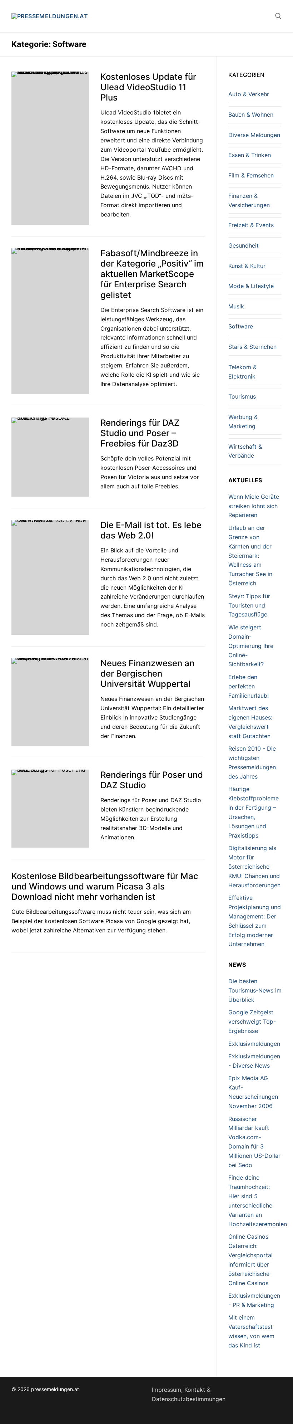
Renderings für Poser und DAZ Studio (151, 780)
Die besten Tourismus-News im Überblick (255, 990)
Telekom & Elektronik (242, 372)
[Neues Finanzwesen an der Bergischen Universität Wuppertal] (50, 702)
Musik (236, 306)
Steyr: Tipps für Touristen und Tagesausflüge (249, 605)
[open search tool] (278, 16)
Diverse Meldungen (254, 134)
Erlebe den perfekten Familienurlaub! (248, 686)
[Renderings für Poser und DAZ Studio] (50, 809)
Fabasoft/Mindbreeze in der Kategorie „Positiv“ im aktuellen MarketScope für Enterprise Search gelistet (152, 274)
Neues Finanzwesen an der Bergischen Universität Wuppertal (147, 673)
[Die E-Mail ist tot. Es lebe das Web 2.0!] (50, 577)
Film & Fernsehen (251, 175)
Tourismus (242, 396)
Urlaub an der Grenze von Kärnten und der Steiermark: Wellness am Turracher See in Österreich (250, 555)
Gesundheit (243, 245)
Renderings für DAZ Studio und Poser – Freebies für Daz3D (139, 433)
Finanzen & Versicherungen (249, 200)
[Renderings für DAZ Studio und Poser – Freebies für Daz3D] (50, 457)
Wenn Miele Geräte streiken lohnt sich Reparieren (253, 506)
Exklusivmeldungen (254, 1043)
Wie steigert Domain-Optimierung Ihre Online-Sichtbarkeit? (250, 646)
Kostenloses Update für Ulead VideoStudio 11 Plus (148, 87)
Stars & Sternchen (252, 346)
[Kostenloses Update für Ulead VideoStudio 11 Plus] (50, 148)
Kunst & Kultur (246, 265)
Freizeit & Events (251, 225)
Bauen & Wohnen (250, 114)
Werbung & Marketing (243, 421)
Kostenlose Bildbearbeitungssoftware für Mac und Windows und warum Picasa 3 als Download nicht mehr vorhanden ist (104, 886)
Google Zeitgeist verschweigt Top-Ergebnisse (252, 1021)
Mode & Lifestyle (251, 285)
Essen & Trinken (249, 155)
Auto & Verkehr (248, 94)
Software (240, 326)
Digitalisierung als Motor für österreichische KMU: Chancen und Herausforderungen (254, 866)
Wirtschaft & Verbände (245, 451)
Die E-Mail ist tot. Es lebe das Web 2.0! (151, 530)
